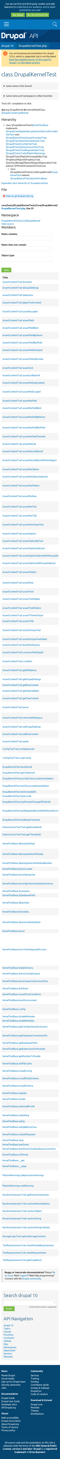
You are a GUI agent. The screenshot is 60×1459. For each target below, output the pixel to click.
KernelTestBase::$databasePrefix (19, 895)
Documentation (9, 1394)
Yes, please (17, 15)
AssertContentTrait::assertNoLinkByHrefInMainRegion (30, 460)
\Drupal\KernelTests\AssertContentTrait (26, 137)
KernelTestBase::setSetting (16, 1115)
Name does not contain (13, 244)
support (24, 1275)
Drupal (37, 1449)
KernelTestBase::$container (16, 891)
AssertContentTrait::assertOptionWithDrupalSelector (29, 563)
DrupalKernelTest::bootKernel (17, 767)
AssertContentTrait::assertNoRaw (19, 496)
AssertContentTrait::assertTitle (18, 621)
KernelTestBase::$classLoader (17, 869)
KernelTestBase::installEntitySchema (21, 1078)
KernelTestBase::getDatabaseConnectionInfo (25, 1035)
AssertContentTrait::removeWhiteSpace (22, 717)
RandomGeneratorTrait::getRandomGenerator (26, 1194)
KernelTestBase (40, 125)
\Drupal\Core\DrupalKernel (14, 113)
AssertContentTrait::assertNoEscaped (22, 391)
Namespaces (10, 1347)
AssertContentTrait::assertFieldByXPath (22, 342)
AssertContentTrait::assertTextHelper (21, 599)
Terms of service (9, 1427)
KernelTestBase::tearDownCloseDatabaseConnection (29, 1149)
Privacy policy (8, 1430)
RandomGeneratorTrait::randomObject (22, 1211)
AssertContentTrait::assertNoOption (21, 469)
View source (7, 224)
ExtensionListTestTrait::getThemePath (22, 834)
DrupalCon (36, 1391)
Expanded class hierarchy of (24, 183)
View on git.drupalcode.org (19, 196)
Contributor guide (40, 1384)
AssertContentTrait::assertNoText (20, 506)
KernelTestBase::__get (13, 1160)
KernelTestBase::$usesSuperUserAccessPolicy (25, 981)
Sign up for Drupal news (13, 1381)
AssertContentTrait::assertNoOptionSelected (25, 476)
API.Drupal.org (8, 1407)
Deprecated (9, 1350)
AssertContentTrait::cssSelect (17, 661)
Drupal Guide (8, 1398)
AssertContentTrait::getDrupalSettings (22, 679)
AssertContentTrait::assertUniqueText (22, 630)
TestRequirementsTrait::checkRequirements (24, 1252)
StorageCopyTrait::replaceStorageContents (24, 1236)
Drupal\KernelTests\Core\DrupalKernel (20, 220)
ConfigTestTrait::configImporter (19, 749)
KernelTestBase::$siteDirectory (18, 968)
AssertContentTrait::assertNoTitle (20, 515)
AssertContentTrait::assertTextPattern (22, 608)
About (4, 1413)
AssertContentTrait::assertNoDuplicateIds (24, 382)
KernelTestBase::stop (13, 1140)
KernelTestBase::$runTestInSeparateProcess (25, 949)
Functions (9, 1334)
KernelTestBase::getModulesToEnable (21, 1056)
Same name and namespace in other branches (29, 96)
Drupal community (31, 1278)
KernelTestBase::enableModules (18, 1020)
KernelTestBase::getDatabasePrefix (20, 1043)
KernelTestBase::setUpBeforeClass (20, 1127)
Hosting (35, 1381)
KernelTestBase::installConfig (17, 1071)
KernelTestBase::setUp (14, 1121)
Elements (8, 1356)
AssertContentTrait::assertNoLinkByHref (23, 451)
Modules (35, 1407)
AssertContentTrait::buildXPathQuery (21, 645)
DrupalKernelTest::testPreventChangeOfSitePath (27, 802)
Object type (7, 255)
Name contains (9, 234)
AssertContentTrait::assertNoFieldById (22, 408)
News (4, 1371)
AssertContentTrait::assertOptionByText (23, 541)
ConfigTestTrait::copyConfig (17, 758)
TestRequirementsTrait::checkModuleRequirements (28, 1245)
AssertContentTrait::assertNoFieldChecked (24, 436)
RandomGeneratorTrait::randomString (22, 1218)
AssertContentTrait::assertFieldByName (22, 335)
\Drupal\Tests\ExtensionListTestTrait (25, 147)
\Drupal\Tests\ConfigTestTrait (21, 144)
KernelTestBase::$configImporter (19, 874)
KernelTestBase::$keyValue (16, 902)
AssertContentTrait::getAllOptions (20, 670)
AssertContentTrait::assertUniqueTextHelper (25, 639)
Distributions (37, 1413)
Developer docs (9, 1404)
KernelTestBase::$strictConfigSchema (21, 973)
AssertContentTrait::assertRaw (18, 582)
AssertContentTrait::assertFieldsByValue (23, 359)
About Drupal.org (10, 1424)
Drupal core (36, 1404)
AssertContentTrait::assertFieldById (20, 328)
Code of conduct (39, 1394)
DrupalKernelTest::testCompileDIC (19, 792)
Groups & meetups (40, 1388)
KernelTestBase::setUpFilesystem (19, 1134)
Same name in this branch (19, 86)
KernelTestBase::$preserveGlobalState (21, 922)
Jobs (3, 1388)
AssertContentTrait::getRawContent (21, 685)
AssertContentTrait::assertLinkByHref (21, 375)
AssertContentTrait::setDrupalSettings (22, 726)
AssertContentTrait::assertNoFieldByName (24, 417)
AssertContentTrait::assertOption (19, 533)
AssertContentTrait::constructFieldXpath (23, 652)
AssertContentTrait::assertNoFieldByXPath (24, 427)
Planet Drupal (8, 1375)
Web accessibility (10, 1417)
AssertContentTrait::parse (15, 707)
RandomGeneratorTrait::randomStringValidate (26, 1227)
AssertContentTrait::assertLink (18, 368)
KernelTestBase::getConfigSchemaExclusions (25, 1026)
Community (37, 1371)
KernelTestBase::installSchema (18, 1085)
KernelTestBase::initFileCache (17, 1063)
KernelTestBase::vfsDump (15, 1154)
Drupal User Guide (10, 1401)
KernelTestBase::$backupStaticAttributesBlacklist (27, 863)
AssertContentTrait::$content (17, 282)
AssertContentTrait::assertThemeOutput (23, 615)
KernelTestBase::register (15, 1093)
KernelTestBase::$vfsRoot (15, 988)
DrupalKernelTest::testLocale (17, 796)
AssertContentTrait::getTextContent (21, 698)
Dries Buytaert (37, 1452)
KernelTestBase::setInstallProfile (19, 1106)
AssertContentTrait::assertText (18, 591)
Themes (35, 1410)
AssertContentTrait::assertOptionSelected (24, 548)
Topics (7, 1328)
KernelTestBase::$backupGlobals (19, 843)
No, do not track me (37, 15)
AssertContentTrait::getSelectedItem (21, 691)
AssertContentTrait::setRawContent (20, 734)
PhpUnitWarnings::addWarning (18, 1185)
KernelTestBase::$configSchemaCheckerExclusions (28, 883)
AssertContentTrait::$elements (18, 295)
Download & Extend (41, 1400)
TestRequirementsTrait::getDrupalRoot (22, 1260)
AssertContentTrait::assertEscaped (20, 311)
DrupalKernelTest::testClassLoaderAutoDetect (26, 786)
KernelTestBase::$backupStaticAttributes (23, 854)
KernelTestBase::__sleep (14, 1166)
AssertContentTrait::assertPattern (20, 572)
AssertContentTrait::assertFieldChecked (22, 350)
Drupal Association (11, 1421)
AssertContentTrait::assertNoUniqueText (23, 524)
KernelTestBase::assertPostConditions (22, 994)
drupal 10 (7, 45)
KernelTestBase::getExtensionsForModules (24, 1049)
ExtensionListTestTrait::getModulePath (22, 827)
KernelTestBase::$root (14, 931)
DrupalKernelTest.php (33, 45)
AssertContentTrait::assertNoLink (19, 444)
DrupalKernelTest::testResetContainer (21, 820)
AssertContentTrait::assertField (18, 320)
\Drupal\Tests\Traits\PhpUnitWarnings (25, 153)
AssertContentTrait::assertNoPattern (21, 485)
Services (8, 1353)
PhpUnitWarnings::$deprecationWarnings (23, 1175)
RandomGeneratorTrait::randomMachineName (26, 1203)
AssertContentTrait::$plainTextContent (22, 302)
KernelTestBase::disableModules (19, 1016)
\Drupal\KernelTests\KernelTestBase (28, 178)
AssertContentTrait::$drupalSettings (21, 287)
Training (35, 1378)
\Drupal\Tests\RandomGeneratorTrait (25, 141)
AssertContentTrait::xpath (16, 741)
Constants (9, 1338)
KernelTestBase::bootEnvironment (20, 1000)
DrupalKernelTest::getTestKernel (19, 772)
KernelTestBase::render (14, 1099)
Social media (7, 1378)
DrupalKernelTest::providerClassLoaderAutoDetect (28, 778)
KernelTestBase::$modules (16, 911)
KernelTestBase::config (14, 1009)
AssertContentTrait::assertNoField (20, 400)
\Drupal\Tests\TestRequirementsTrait (25, 150)
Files (6, 1344)
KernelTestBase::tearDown (16, 1144)
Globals (7, 1341)
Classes (7, 1331)
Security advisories (11, 1384)
